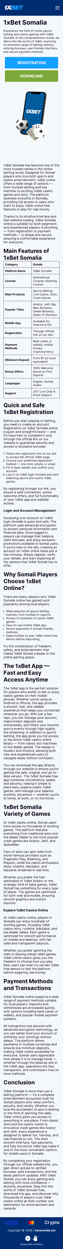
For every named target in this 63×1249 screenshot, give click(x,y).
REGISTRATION (32, 62)
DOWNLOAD (31, 76)
